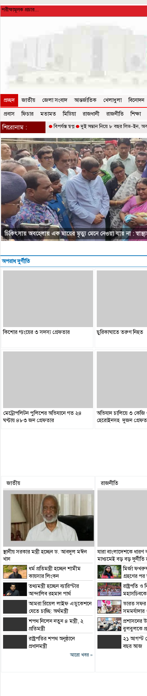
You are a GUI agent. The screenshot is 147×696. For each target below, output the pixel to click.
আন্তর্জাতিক (85, 100)
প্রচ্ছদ (9, 100)
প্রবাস (9, 114)
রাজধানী (91, 114)
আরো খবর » (81, 655)
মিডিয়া (69, 114)
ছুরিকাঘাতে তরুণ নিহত (120, 332)
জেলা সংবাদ (54, 100)
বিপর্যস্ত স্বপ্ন (64, 126)
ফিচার (28, 114)
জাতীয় (28, 100)
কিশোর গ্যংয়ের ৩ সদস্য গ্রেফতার (36, 332)
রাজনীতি (115, 114)
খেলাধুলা (112, 100)
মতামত (48, 114)
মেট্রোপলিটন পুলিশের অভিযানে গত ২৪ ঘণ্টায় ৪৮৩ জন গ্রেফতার (42, 417)
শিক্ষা (136, 114)
